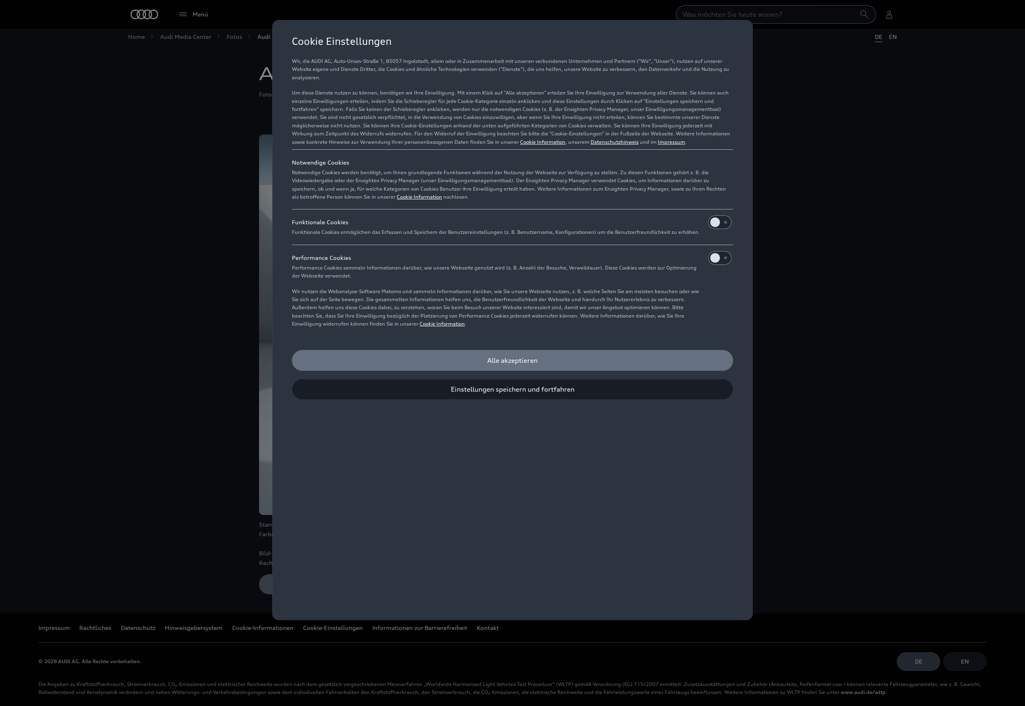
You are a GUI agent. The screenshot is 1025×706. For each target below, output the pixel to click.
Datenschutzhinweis (615, 142)
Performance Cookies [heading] (321, 257)
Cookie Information (542, 142)
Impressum (671, 142)
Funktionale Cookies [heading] (320, 222)
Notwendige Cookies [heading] (320, 162)
